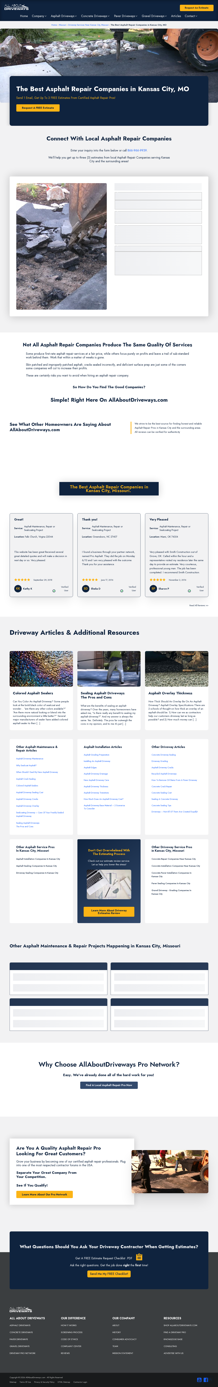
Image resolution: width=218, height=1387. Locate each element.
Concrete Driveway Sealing (164, 754)
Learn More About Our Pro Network (44, 1194)
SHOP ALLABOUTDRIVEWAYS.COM (180, 1325)
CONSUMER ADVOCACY (124, 1339)
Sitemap (13, 1382)
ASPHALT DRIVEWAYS (20, 1325)
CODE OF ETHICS (69, 1339)
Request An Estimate (197, 7)
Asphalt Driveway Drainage (96, 773)
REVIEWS (65, 1353)
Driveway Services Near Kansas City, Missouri (88, 24)
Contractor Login (80, 1382)
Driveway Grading (160, 761)
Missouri (62, 24)
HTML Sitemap (64, 1382)
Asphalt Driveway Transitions (96, 792)
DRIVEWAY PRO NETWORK (22, 1353)
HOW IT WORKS (69, 1325)
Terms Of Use (25, 1382)
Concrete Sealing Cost (162, 792)
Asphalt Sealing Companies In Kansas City (36, 865)
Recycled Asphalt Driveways (164, 773)
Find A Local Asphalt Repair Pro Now (109, 1085)
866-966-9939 (137, 150)
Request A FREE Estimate (38, 108)
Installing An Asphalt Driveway (97, 761)
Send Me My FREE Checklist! (109, 1274)
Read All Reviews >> (199, 605)
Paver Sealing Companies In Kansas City (171, 883)
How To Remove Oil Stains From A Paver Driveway (174, 780)
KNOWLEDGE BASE (173, 1339)
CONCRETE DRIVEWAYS (21, 1332)
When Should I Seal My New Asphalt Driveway (37, 772)
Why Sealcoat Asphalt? (26, 765)
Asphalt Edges (90, 767)
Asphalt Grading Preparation (96, 754)
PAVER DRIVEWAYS (19, 1339)
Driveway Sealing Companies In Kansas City (37, 872)
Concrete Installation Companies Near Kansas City (176, 865)
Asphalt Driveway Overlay (27, 805)
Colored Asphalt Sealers (27, 785)
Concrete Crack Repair (162, 786)
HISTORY (116, 1332)
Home (54, 24)
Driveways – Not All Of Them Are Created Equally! (175, 811)
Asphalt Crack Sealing (26, 778)
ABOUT (115, 1325)
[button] (39, 16)
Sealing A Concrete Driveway (165, 799)
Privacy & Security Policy (44, 1382)
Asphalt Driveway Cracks (27, 799)
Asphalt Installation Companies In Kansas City (38, 858)
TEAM (115, 1346)
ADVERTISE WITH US (173, 1353)
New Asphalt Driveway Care (96, 780)
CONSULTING (170, 1346)
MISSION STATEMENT (122, 1353)
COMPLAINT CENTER (71, 1346)
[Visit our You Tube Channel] (198, 1379)
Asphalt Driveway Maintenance (29, 758)
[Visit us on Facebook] (205, 1379)
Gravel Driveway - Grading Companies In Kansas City (171, 892)
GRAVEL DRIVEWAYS (20, 1346)
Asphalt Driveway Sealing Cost (29, 792)
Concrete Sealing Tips (161, 805)
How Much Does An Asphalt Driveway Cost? (104, 799)
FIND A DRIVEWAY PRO (175, 1332)
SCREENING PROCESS (71, 1332)
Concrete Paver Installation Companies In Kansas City (171, 874)
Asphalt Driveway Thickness (96, 786)
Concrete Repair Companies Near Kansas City (174, 858)
